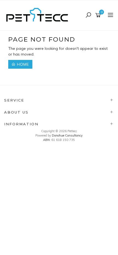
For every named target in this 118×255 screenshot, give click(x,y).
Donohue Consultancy (67, 135)
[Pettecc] (38, 15)
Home (22, 64)
